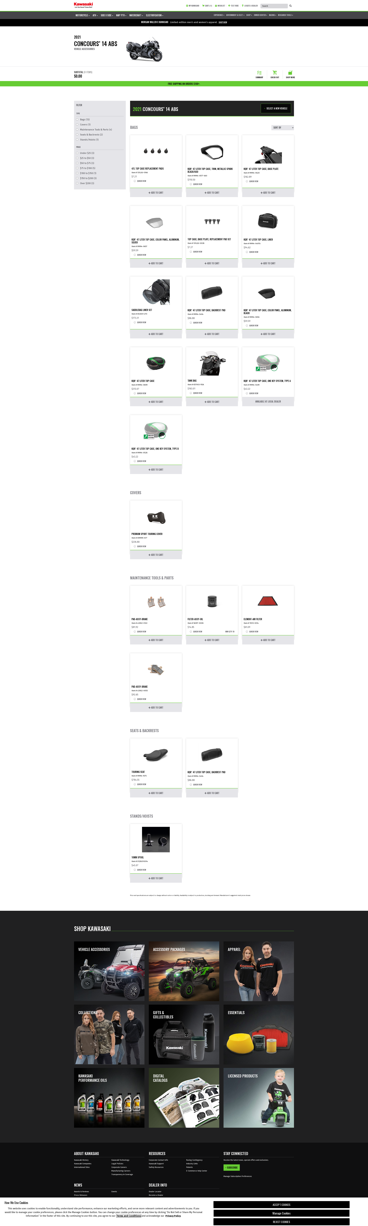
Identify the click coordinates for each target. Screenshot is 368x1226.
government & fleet (234, 15)
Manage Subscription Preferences (238, 1176)
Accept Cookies (282, 1205)
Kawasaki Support (156, 1164)
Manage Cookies (282, 1213)
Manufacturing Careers (120, 1171)
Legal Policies (117, 1164)
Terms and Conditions (129, 1215)
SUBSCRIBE (232, 1167)
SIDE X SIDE (106, 15)
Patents (189, 1167)
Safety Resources (156, 1167)
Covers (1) (84, 124)
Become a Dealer (156, 1195)
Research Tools (285, 15)
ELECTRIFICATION (154, 15)
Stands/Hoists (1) (88, 139)
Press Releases (80, 1195)
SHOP (248, 15)
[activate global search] (291, 6)
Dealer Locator (155, 1191)
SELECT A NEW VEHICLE (277, 108)
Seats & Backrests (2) (91, 134)
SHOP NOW (223, 22)
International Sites (82, 1167)
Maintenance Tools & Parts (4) (95, 129)
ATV (95, 15)
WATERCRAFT (135, 15)
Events (114, 1191)
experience (218, 15)
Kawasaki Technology (120, 1160)
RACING (272, 15)
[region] (184, 1211)
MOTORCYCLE (82, 15)
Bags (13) (84, 119)
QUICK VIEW (141, 181)
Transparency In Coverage (122, 1174)
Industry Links (192, 1164)
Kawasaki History (81, 1160)
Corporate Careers (119, 1167)
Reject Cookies (281, 1222)
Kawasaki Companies (82, 1164)
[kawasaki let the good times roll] (83, 5)
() (208, 5)
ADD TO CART (157, 192)
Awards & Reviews (81, 1191)
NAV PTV (120, 15)
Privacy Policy (173, 1215)
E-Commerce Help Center (196, 1171)
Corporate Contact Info (158, 1160)
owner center (260, 15)
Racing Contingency (194, 1160)
